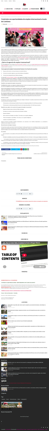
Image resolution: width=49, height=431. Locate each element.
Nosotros (5, 0)
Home (2, 0)
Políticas (14, 0)
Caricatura (9, 8)
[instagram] (45, 1)
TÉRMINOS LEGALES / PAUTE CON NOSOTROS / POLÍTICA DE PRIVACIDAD (16, 290)
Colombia (3, 399)
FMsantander (35, 8)
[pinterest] (47, 1)
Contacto (10, 0)
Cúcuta (7, 399)
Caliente (25, 8)
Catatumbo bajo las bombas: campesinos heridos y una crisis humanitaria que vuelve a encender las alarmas (26, 311)
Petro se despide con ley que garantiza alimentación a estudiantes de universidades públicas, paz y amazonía (26, 337)
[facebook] (41, 1)
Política (19, 399)
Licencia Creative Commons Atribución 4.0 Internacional (20, 383)
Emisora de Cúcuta (13, 399)
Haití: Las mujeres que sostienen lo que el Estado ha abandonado (20, 320)
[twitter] (43, 1)
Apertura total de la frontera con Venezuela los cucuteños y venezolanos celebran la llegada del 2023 (27, 387)
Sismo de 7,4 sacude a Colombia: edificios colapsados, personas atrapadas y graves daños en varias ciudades (26, 332)
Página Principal (3, 16)
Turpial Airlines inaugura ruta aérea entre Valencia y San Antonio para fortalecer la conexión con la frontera (26, 316)
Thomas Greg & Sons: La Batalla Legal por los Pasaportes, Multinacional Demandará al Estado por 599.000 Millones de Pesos (28, 227)
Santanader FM (23, 399)
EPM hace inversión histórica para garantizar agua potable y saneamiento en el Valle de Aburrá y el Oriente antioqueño (26, 327)
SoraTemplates (8, 429)
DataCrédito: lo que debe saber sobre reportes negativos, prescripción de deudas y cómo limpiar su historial (27, 305)
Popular (17, 8)
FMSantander (5, 24)
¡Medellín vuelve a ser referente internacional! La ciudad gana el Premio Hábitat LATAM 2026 (25, 362)
